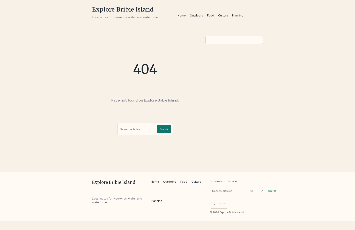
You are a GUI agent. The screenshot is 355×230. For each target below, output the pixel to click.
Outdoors (196, 15)
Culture (223, 15)
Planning (237, 15)
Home (182, 15)
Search (164, 129)
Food (210, 15)
